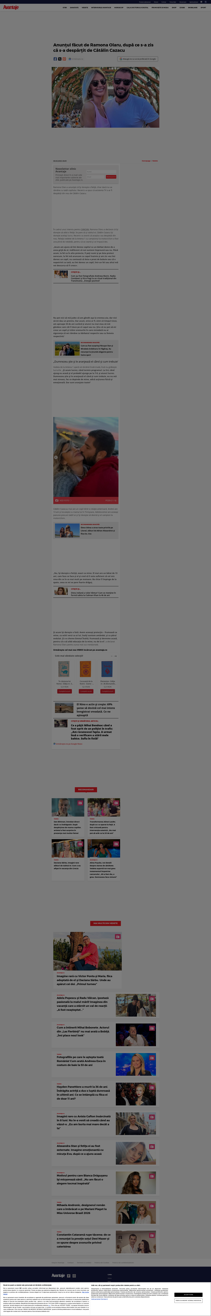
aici (50, 1305)
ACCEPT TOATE (188, 1294)
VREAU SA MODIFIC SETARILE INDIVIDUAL (188, 1300)
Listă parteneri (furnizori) (99, 1299)
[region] (105, 1299)
